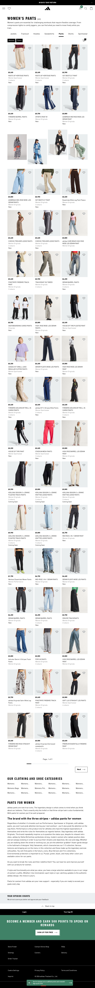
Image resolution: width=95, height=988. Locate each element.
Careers (37, 953)
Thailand (51, 985)
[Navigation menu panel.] (3, 8)
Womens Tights (79, 788)
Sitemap (11, 953)
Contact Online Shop (42, 947)
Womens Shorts (51, 788)
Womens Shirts (38, 793)
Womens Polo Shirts (40, 788)
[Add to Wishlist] (30, 48)
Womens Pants (38, 784)
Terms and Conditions (69, 970)
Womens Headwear (25, 784)
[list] (47, 34)
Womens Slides (65, 784)
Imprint (10, 976)
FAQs (63, 947)
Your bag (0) (68, 912)
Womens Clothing (10, 793)
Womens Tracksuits (80, 793)
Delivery (64, 953)
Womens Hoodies (24, 788)
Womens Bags (13, 788)
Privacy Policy (39, 970)
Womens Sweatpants (66, 793)
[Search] (86, 8)
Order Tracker (13, 959)
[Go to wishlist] (9, 8)
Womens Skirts (51, 793)
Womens (10, 784)
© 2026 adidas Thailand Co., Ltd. (46, 976)
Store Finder (12, 947)
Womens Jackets (24, 793)
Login (24, 912)
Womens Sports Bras (67, 788)
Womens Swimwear (80, 784)
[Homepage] (47, 9)
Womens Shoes (51, 784)
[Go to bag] (91, 8)
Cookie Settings (13, 970)
